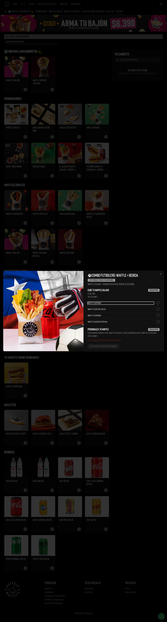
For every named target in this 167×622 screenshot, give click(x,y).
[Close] (161, 274)
